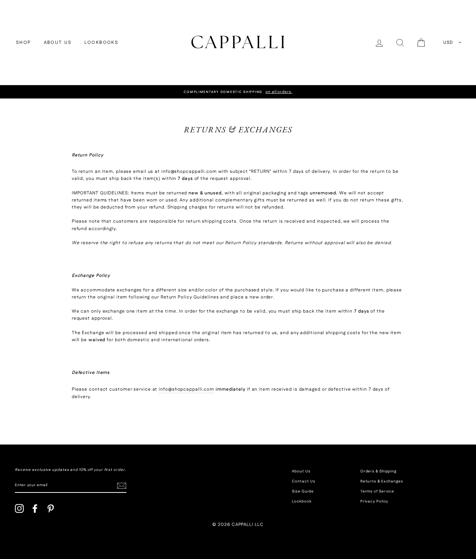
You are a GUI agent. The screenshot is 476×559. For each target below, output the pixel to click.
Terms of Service (377, 491)
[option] (238, 92)
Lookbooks (101, 42)
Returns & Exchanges (381, 481)
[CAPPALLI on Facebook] (34, 508)
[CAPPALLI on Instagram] (19, 508)
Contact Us (303, 481)
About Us (58, 42)
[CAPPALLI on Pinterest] (50, 508)
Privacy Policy (374, 501)
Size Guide (302, 491)
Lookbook (301, 501)
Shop (23, 42)
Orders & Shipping (378, 471)
